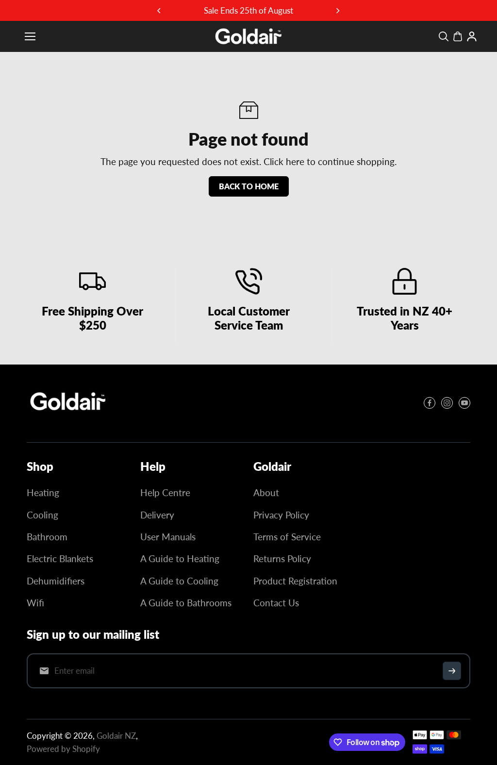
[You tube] (464, 403)
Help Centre (165, 492)
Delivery (157, 514)
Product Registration (295, 580)
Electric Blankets (60, 558)
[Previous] (159, 10)
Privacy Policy (281, 514)
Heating (43, 492)
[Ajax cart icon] (458, 36)
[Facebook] (429, 403)
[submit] (452, 671)
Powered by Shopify (63, 749)
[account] (472, 36)
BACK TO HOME (249, 186)
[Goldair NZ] (248, 36)
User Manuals (168, 536)
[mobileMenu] (30, 36)
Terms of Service (287, 536)
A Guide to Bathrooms (186, 602)
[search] (443, 36)
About (266, 492)
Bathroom (47, 536)
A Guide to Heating (179, 558)
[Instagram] (447, 403)
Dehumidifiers (55, 580)
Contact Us (276, 602)
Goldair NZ (116, 736)
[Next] (337, 10)
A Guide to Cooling (179, 580)
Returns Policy (282, 558)
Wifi (35, 602)
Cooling (42, 514)
